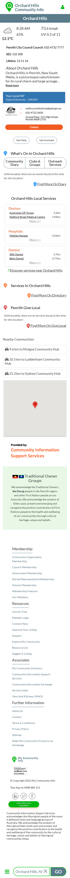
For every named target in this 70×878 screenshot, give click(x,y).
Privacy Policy (20, 728)
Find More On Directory (48, 295)
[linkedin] (15, 795)
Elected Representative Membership (33, 579)
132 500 (17, 54)
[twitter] (24, 795)
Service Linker (20, 690)
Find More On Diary (51, 184)
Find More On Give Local (48, 325)
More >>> (35, 221)
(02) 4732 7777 (54, 47)
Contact (34, 127)
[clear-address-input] (45, 871)
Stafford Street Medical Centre (27, 216)
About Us (17, 711)
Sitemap (16, 734)
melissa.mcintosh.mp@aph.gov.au (43, 108)
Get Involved (46, 140)
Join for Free (19, 611)
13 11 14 (22, 61)
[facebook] (32, 795)
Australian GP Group (22, 212)
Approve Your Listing (24, 629)
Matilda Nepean (19, 235)
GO (58, 871)
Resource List (20, 647)
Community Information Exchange (32, 684)
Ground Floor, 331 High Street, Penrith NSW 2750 (42, 118)
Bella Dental (17, 258)
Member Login (20, 617)
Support (16, 635)
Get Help (21, 140)
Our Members (20, 597)
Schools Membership (24, 585)
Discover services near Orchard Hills (36, 270)
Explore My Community (26, 641)
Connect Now (20, 623)
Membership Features (25, 591)
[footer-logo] (35, 760)
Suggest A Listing (22, 653)
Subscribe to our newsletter (24, 804)
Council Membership (24, 567)
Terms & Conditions (23, 722)
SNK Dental (16, 254)
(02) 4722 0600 (34, 113)
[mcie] (35, 771)
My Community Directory (27, 668)
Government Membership (27, 573)
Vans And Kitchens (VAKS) (27, 696)
